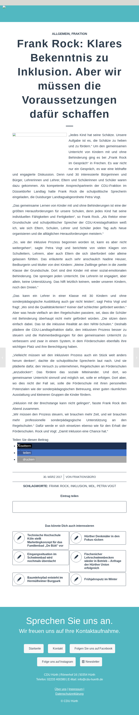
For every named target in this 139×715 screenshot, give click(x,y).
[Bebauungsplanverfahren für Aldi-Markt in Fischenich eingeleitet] (3, 357)
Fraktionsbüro (84, 477)
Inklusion (79, 486)
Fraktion (79, 34)
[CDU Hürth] (11, 14)
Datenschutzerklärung (69, 693)
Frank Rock (59, 486)
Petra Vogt (106, 486)
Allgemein (61, 34)
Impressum (76, 689)
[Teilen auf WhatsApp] (69, 506)
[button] (24, 446)
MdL (92, 486)
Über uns (60, 689)
